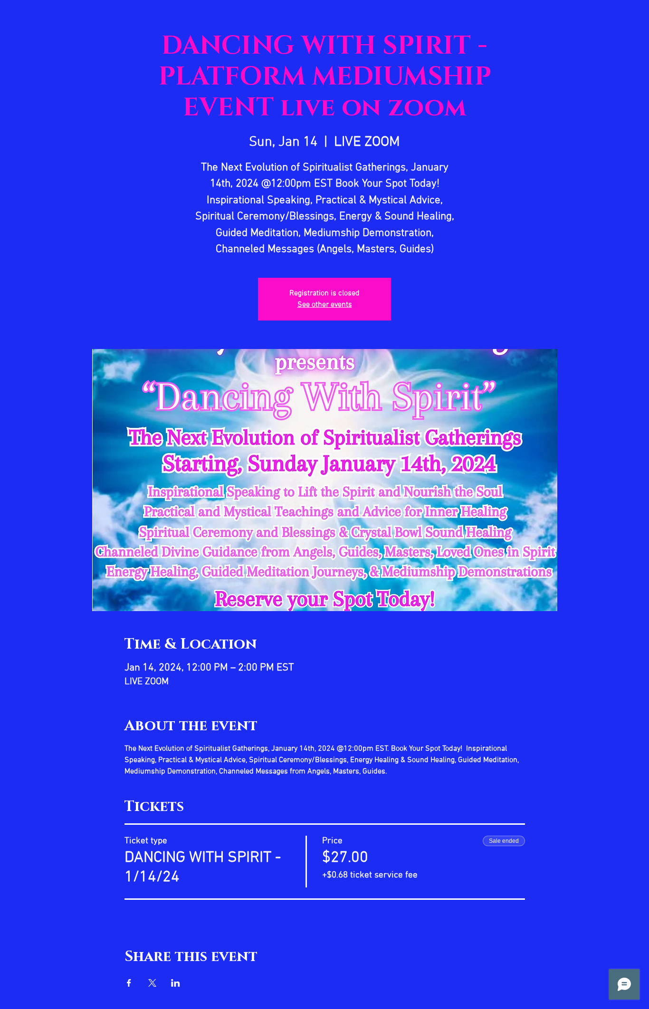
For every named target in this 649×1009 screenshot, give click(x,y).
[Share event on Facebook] (129, 983)
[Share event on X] (152, 983)
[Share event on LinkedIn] (175, 983)
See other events (324, 305)
